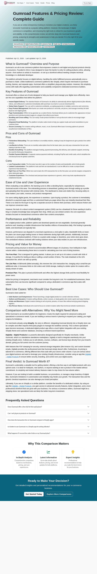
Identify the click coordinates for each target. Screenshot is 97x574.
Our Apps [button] (20, 3)
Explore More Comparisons (59, 494)
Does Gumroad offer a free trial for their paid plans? (25, 407)
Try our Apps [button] (87, 3)
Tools (37, 3)
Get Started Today (34, 494)
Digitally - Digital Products (21, 386)
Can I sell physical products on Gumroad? (22, 413)
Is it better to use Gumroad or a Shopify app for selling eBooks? (29, 426)
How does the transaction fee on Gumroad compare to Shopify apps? (31, 420)
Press (48, 3)
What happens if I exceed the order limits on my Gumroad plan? (29, 433)
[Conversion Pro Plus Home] (9, 3)
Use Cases (30, 3)
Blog (53, 3)
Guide (42, 3)
